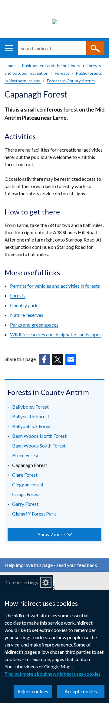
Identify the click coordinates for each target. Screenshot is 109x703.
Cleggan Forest (28, 484)
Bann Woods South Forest (39, 445)
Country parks (25, 305)
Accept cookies (80, 691)
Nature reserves (26, 315)
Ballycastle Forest (30, 416)
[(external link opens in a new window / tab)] (44, 359)
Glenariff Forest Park (34, 513)
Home (10, 65)
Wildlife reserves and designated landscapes (55, 334)
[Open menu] (9, 48)
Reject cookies (33, 691)
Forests (62, 73)
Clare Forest (25, 475)
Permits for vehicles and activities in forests (55, 286)
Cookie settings (21, 582)
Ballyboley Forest (30, 407)
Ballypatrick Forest (32, 426)
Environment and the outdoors (51, 65)
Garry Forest (25, 504)
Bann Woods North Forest (39, 436)
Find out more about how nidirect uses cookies (53, 674)
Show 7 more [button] (51, 534)
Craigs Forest (26, 494)
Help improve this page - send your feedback (51, 565)
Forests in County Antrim (71, 80)
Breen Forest (25, 455)
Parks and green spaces (34, 324)
